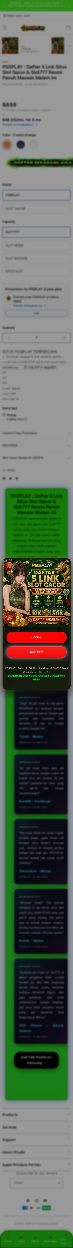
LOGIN (36, 637)
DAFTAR (36, 652)
